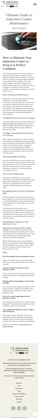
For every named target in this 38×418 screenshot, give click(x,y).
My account (19, 388)
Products (19, 383)
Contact (19, 402)
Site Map (19, 399)
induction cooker (8, 124)
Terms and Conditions (19, 394)
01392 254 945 (19, 378)
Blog (19, 391)
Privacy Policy (19, 396)
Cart (19, 386)
